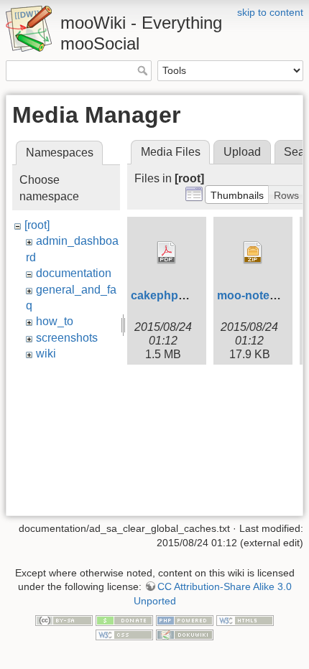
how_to (54, 321)
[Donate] (124, 619)
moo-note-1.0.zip (262, 295)
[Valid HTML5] (245, 619)
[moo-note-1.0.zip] (253, 252)
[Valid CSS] (124, 634)
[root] (37, 225)
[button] (237, 194)
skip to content (270, 12)
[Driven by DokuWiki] (184, 634)
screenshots (67, 338)
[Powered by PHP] (184, 619)
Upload (242, 152)
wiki (46, 353)
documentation (73, 273)
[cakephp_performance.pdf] (167, 252)
